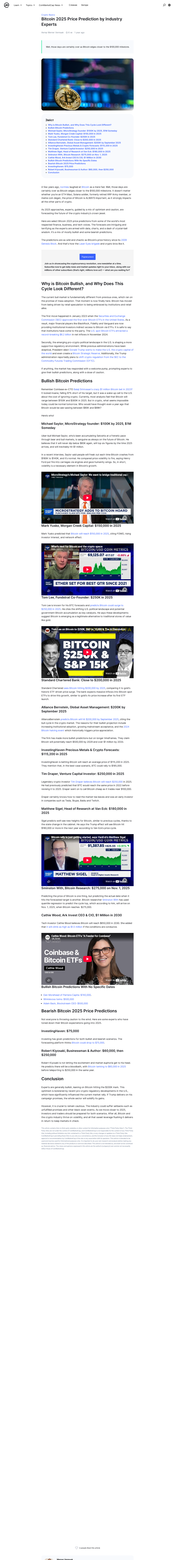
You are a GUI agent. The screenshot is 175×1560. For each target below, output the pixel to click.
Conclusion (53, 172)
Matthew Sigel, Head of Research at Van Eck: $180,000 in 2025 (79, 151)
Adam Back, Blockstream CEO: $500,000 (65, 1003)
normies (64, 187)
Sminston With (110, 899)
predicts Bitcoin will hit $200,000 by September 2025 (90, 719)
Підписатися (88, 257)
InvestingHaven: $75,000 (60, 166)
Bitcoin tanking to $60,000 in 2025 (107, 1066)
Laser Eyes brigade (89, 243)
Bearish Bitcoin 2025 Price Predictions (67, 163)
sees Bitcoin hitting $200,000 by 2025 (84, 688)
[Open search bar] (164, 5)
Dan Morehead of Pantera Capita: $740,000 (67, 995)
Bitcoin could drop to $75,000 (88, 1042)
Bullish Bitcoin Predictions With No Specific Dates (72, 160)
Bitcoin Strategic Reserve (86, 353)
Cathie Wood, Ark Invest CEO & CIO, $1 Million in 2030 (74, 157)
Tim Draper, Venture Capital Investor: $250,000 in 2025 (75, 148)
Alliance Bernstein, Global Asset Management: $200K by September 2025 (84, 142)
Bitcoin (85, 187)
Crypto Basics (48, 14)
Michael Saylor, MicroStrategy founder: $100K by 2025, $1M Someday (82, 130)
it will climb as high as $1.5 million (65, 926)
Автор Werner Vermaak (52, 32)
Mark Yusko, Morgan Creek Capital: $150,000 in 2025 (74, 133)
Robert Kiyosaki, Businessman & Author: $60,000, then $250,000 (81, 169)
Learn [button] (16, 5)
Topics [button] (29, 5)
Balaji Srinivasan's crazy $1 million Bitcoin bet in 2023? (103, 389)
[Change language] (169, 5)
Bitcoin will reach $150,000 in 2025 (90, 533)
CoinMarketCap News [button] (49, 5)
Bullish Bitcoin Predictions (61, 127)
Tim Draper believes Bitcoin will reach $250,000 (97, 781)
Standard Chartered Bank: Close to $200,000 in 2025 (74, 139)
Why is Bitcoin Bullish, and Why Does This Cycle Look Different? (79, 125)
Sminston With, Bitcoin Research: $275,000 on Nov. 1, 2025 (77, 154)
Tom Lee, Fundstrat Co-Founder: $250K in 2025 (71, 136)
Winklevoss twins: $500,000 (58, 999)
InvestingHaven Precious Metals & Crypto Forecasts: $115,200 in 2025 (83, 145)
